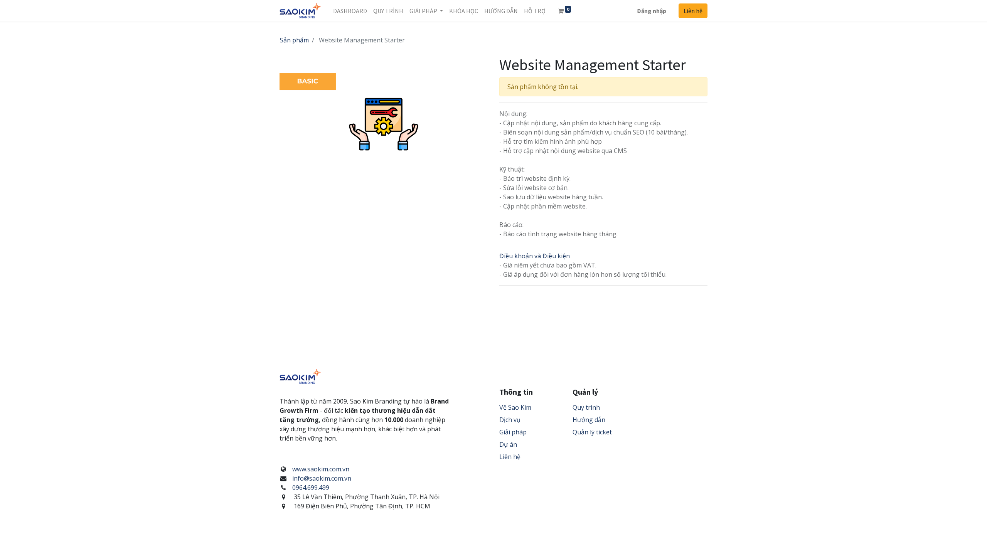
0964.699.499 (310, 487)
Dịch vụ (509, 419)
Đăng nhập (651, 11)
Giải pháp (513, 432)
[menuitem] (350, 10)
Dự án (508, 444)
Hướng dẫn (589, 419)
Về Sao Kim (515, 407)
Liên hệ (693, 11)
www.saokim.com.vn (320, 469)
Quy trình (586, 407)
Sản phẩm (294, 40)
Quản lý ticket (592, 432)
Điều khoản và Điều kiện (534, 256)
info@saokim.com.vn (321, 478)
